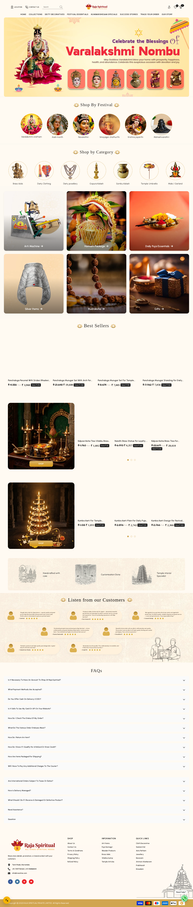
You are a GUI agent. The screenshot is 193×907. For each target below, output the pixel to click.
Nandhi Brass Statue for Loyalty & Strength (131, 441)
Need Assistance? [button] (15, 810)
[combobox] (50, 7)
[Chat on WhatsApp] (184, 898)
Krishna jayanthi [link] (135, 137)
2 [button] (131, 460)
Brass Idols (18, 183)
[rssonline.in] (31, 124)
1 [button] (128, 460)
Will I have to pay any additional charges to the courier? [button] (33, 766)
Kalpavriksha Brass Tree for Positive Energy (164, 441)
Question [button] (12, 819)
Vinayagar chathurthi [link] (110, 137)
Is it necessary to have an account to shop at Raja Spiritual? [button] (34, 680)
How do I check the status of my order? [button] (26, 718)
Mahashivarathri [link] (161, 137)
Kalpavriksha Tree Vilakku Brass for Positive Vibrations (93, 441)
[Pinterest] (24, 881)
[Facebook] (10, 881)
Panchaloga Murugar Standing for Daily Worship (162, 380)
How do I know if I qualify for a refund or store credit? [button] (32, 747)
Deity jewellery (70, 183)
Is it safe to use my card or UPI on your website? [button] (29, 709)
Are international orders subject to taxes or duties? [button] (30, 781)
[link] (83, 125)
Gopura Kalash (96, 183)
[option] (32, 126)
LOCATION (18, 7)
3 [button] (135, 460)
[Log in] (169, 7)
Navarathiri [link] (83, 137)
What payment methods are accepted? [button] (25, 689)
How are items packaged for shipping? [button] (25, 756)
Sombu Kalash (123, 183)
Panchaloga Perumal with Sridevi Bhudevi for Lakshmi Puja (28, 380)
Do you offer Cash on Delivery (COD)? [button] (24, 699)
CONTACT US (34, 7)
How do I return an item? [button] (19, 737)
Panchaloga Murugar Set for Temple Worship (116, 380)
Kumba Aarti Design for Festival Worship (166, 520)
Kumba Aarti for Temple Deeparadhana (90, 520)
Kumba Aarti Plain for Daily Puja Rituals (130, 520)
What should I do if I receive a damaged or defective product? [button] (35, 800)
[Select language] (7, 900)
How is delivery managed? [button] (19, 790)
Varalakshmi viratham (31, 137)
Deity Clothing (44, 183)
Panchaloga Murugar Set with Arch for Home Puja (72, 380)
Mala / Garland (175, 183)
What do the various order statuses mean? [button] (27, 728)
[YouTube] (31, 881)
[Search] (52, 7)
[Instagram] (17, 881)
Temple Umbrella (149, 183)
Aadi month (57, 137)
